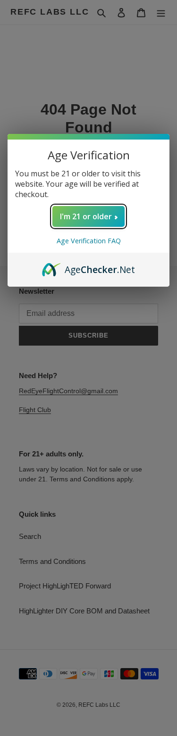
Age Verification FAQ (89, 240)
